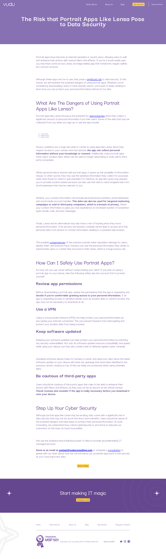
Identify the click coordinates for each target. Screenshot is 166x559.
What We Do (91, 4)
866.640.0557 (109, 541)
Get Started (138, 4)
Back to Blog (83, 465)
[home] (9, 4)
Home (38, 524)
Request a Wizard (157, 4)
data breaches (97, 116)
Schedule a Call (83, 499)
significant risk (94, 79)
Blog (122, 4)
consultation (114, 450)
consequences (57, 242)
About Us (109, 4)
